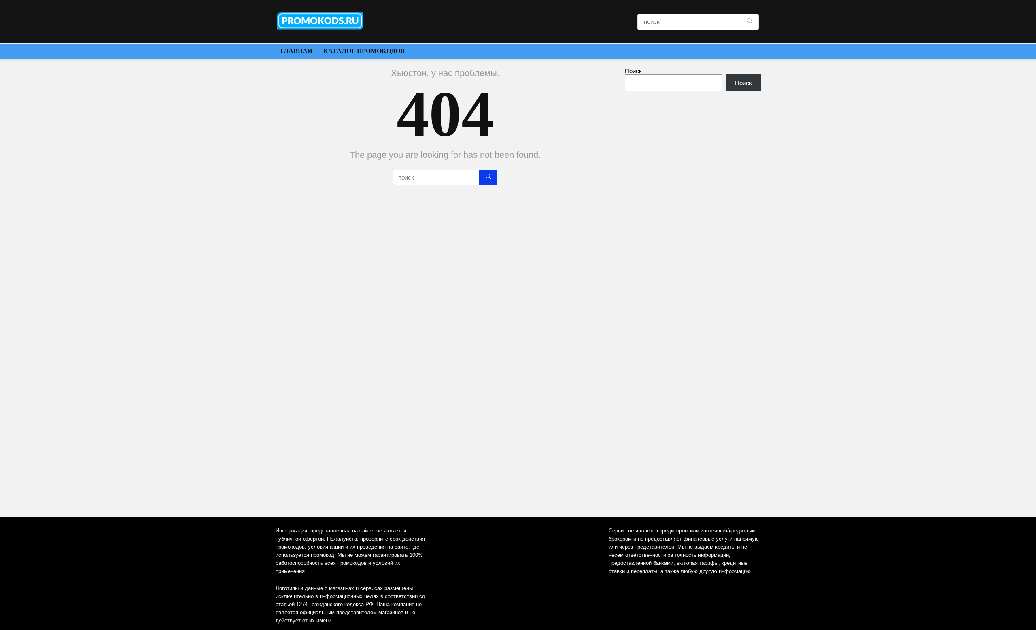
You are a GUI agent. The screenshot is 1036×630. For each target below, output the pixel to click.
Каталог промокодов (364, 50)
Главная (296, 50)
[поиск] (750, 22)
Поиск (633, 71)
